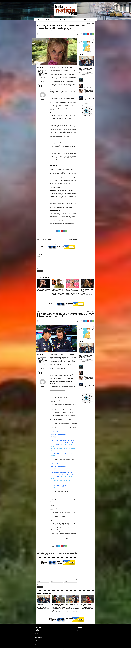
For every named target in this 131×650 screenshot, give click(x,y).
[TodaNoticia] (65, 10)
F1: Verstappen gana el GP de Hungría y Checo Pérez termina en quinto (45, 239)
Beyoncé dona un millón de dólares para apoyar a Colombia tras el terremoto (87, 291)
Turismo (39, 77)
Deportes (39, 70)
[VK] (91, 34)
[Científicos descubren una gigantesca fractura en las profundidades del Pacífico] (81, 98)
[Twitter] (84, 1)
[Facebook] (82, 1)
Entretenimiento (39, 23)
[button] (94, 19)
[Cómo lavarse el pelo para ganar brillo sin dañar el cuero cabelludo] (81, 91)
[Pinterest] (88, 34)
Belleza (85, 89)
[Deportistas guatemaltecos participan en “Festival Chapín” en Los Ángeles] (86, 61)
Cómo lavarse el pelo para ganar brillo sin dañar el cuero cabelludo (89, 91)
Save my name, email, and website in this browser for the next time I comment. (50, 268)
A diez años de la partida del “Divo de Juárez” (42, 86)
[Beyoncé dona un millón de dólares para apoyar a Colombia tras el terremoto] (87, 283)
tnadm (41, 34)
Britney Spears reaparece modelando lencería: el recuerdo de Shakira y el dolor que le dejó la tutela (72, 291)
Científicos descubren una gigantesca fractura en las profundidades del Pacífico (89, 98)
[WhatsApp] (93, 34)
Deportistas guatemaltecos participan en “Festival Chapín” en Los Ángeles (42, 73)
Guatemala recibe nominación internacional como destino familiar (42, 80)
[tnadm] (38, 34)
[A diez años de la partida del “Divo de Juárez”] (81, 86)
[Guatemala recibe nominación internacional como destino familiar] (81, 80)
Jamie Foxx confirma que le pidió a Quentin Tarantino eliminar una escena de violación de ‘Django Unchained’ (58, 291)
